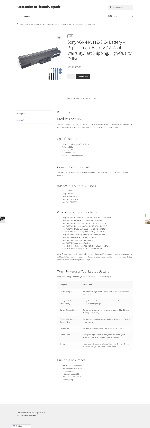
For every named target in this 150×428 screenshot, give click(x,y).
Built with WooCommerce (26, 415)
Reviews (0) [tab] (21, 120)
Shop (18, 16)
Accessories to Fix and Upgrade (39, 6)
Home (21, 24)
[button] (59, 37)
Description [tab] (21, 114)
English (18, 426)
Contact (27, 16)
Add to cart (83, 77)
